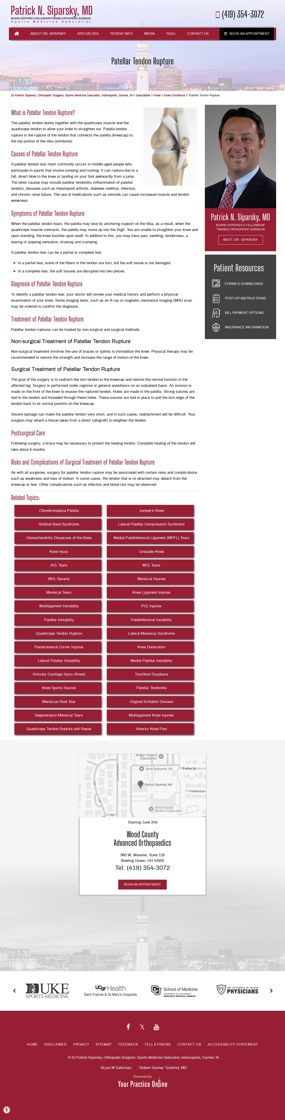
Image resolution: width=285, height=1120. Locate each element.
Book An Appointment (142, 884)
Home (16, 33)
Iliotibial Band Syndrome (59, 524)
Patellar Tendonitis (151, 688)
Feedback (128, 1044)
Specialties (88, 33)
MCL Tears (151, 565)
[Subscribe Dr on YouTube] (156, 1027)
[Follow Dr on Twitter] (142, 1027)
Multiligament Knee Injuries (151, 715)
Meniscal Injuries (151, 579)
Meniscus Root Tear (58, 702)
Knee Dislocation (151, 647)
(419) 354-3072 (243, 14)
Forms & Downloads (244, 284)
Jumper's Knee (151, 511)
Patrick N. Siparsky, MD (240, 217)
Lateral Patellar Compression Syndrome (151, 524)
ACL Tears (58, 565)
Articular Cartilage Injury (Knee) (59, 674)
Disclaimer (55, 1044)
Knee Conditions (174, 95)
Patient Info (121, 33)
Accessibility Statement (233, 1044)
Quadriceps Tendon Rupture (59, 633)
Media (149, 33)
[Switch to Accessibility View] (6, 1110)
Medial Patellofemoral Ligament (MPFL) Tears (151, 538)
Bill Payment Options (244, 313)
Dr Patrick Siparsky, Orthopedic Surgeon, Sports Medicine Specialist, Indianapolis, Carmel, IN (71, 95)
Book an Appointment (249, 33)
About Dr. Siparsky (48, 33)
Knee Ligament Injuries (151, 592)
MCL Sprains (59, 579)
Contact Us (198, 33)
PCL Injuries (151, 606)
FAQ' (170, 33)
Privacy (81, 1044)
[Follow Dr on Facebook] (128, 1027)
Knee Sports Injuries (59, 688)
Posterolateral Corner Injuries (59, 647)
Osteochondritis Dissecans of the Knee (59, 538)
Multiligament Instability (59, 606)
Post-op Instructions (245, 298)
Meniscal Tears (58, 592)
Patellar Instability (59, 620)
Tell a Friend (158, 1044)
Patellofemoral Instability (151, 620)
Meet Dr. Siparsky (240, 239)
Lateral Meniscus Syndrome (151, 633)
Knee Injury (58, 552)
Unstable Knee (151, 552)
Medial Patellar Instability (151, 661)
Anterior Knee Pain (151, 729)
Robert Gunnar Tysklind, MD (163, 1068)
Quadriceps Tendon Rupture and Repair (59, 729)
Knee (157, 95)
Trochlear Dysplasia (151, 674)
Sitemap (104, 1044)
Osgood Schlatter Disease (151, 702)
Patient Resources (239, 268)
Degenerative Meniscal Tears (59, 715)
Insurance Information (247, 327)
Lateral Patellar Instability (59, 661)
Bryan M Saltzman (116, 1068)
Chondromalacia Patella (59, 511)
